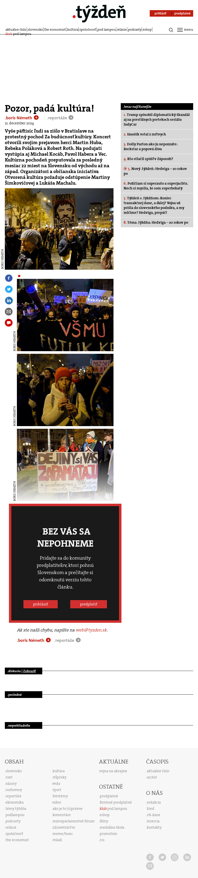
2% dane (153, 814)
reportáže (13, 796)
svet (9, 777)
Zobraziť (29, 671)
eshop (147, 29)
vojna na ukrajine (113, 771)
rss (102, 840)
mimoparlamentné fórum (74, 821)
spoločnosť (87, 29)
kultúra (72, 29)
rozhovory (14, 789)
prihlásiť (40, 604)
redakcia (154, 802)
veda (56, 783)
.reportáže (57, 118)
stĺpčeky (59, 777)
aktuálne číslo (16, 29)
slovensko (35, 29)
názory (11, 783)
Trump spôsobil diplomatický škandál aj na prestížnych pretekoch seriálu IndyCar (157, 119)
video (56, 802)
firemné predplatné (116, 802)
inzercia (153, 821)
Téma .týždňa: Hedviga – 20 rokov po (156, 222)
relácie (122, 29)
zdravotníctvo (64, 827)
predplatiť (88, 604)
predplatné (109, 796)
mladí (57, 840)
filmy (104, 821)
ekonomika (15, 802)
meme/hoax (63, 833)
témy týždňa (16, 808)
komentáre (62, 814)
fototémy (60, 796)
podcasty (134, 29)
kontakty (154, 827)
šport (57, 789)
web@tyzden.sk (91, 630)
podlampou (15, 814)
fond (150, 808)
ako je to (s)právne (68, 808)
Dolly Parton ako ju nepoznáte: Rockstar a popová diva (150, 146)
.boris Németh (19, 118)
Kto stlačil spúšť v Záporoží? (148, 158)
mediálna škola (112, 827)
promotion (108, 833)
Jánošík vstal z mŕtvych (145, 134)
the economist (55, 29)
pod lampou (106, 29)
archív (152, 777)
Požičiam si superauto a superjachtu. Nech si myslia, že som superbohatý (156, 186)
